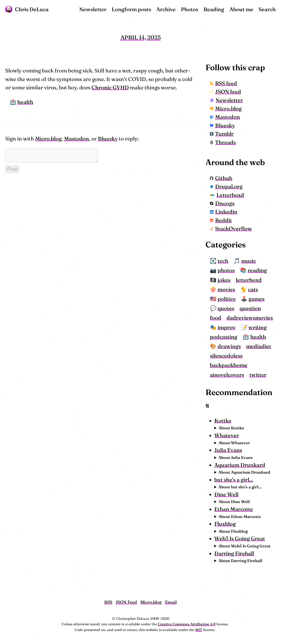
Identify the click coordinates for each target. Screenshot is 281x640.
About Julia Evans (235, 457)
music (248, 261)
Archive (166, 9)
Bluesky (108, 138)
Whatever (226, 435)
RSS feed (226, 83)
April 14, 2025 (141, 37)
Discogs (224, 203)
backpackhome (228, 365)
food (215, 318)
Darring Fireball (234, 553)
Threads (225, 142)
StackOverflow (233, 228)
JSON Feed (126, 602)
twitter (258, 375)
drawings (229, 346)
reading (257, 270)
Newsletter (92, 9)
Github (223, 178)
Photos (189, 9)
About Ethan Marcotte (239, 516)
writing (258, 327)
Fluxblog (225, 524)
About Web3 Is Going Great (244, 545)
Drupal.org (229, 186)
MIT (198, 629)
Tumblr (224, 134)
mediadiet (258, 346)
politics (227, 299)
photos (226, 270)
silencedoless (226, 355)
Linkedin (226, 212)
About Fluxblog (233, 531)
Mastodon (76, 138)
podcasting (223, 337)
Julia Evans (228, 450)
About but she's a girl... (240, 486)
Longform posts (131, 9)
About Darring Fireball (240, 560)
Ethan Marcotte (233, 509)
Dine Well (226, 494)
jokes (224, 280)
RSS (108, 602)
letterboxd (249, 280)
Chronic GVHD (110, 87)
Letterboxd (230, 195)
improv (227, 327)
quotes (226, 308)
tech (223, 261)
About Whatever (234, 442)
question (250, 308)
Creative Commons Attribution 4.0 (187, 624)
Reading (214, 9)
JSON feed (228, 91)
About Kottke (231, 427)
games (257, 299)
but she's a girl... (233, 479)
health (25, 102)
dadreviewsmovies (250, 318)
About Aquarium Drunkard (244, 472)
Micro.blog (48, 138)
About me (241, 9)
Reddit (223, 220)
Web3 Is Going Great (239, 538)
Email (171, 602)
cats (253, 289)
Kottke (222, 420)
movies (226, 289)
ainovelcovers (227, 375)
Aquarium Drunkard (239, 465)
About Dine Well (234, 501)
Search (267, 9)
